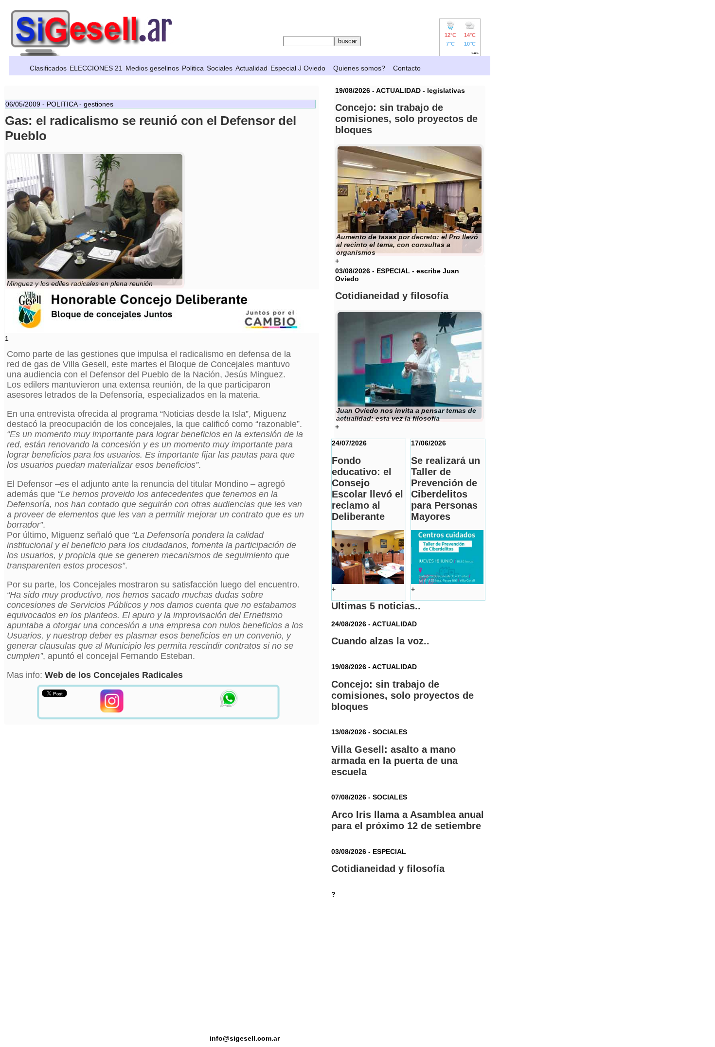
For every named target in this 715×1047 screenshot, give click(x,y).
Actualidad (251, 68)
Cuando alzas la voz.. (380, 641)
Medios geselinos (152, 68)
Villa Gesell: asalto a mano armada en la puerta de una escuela (394, 760)
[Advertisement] (245, 966)
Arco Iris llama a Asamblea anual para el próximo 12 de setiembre (407, 820)
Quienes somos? (359, 68)
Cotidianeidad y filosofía (388, 868)
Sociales (219, 68)
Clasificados (48, 68)
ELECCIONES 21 (96, 68)
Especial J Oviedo (297, 68)
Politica (193, 68)
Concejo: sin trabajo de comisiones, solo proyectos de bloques (402, 695)
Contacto (407, 68)
